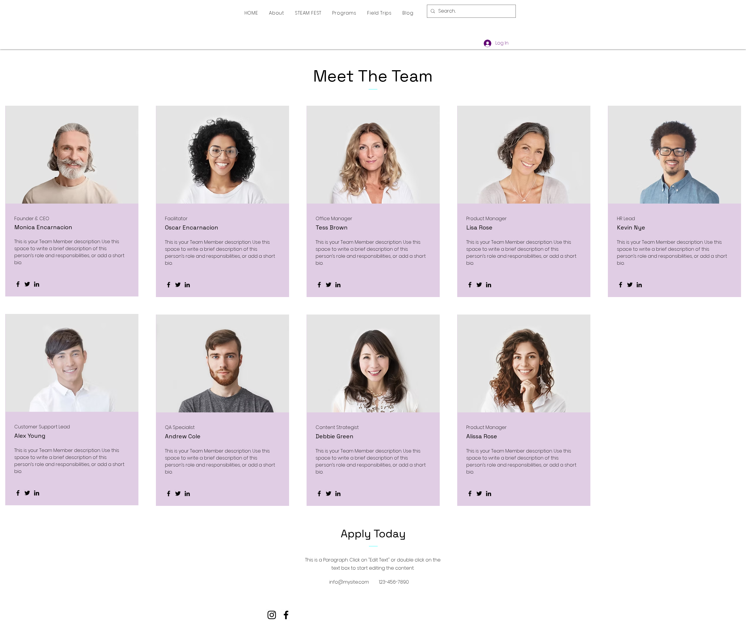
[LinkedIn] (36, 284)
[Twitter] (27, 284)
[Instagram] (271, 615)
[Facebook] (18, 284)
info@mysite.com (349, 582)
